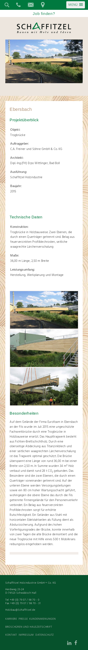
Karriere (11, 619)
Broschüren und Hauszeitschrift (28, 627)
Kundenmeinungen (42, 619)
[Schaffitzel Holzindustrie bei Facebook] (78, 644)
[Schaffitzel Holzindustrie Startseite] (44, 33)
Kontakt (11, 635)
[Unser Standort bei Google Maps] (43, 5)
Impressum (26, 635)
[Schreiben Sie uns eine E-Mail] (30, 5)
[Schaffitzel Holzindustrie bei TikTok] (46, 644)
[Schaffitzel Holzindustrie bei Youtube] (38, 644)
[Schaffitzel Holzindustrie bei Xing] (54, 644)
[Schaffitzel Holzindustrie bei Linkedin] (70, 644)
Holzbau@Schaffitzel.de (20, 610)
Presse (23, 619)
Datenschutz (44, 635)
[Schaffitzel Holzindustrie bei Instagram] (62, 644)
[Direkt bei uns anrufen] (18, 5)
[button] (75, 4)
